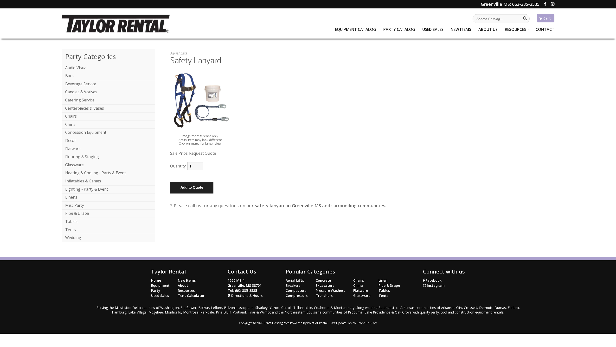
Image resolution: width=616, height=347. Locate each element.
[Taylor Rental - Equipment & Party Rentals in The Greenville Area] (116, 32)
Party (399, 29)
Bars (69, 75)
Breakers (293, 285)
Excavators (325, 285)
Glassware (74, 164)
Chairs (71, 116)
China (70, 124)
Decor (70, 140)
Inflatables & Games (83, 181)
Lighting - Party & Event (86, 189)
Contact (545, 29)
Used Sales (160, 295)
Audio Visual (76, 67)
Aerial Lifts (178, 53)
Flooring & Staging (82, 156)
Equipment (355, 29)
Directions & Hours (246, 295)
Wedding (73, 237)
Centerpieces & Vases (84, 108)
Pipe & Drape (77, 213)
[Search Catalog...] (525, 18)
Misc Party (74, 205)
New (461, 29)
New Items (187, 280)
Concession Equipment (85, 132)
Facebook (433, 280)
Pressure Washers (330, 290)
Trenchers (324, 295)
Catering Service (80, 100)
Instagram (435, 285)
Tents (70, 229)
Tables (71, 221)
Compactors (296, 290)
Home (156, 280)
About (183, 285)
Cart (546, 18)
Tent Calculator (191, 295)
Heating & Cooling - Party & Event (95, 172)
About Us (488, 29)
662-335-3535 (510, 4)
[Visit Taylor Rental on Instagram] (552, 4)
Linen (383, 280)
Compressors (297, 295)
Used (432, 29)
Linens (71, 197)
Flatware (73, 148)
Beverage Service (80, 84)
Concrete (323, 280)
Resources (515, 29)
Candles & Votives (81, 91)
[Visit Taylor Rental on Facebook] (545, 4)
